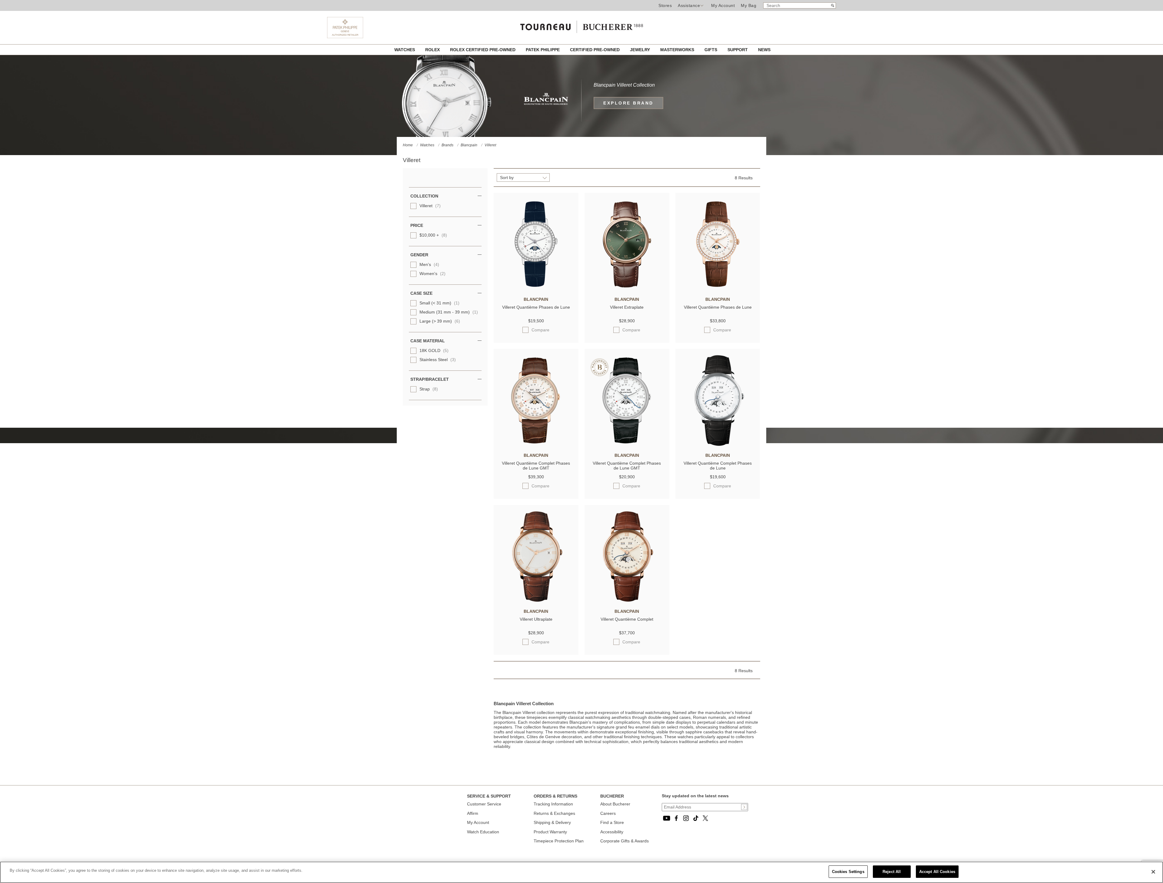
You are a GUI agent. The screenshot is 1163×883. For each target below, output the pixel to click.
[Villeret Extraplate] (627, 288)
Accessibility (611, 831)
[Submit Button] (744, 807)
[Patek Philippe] (345, 36)
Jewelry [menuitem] (640, 49)
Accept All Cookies (937, 871)
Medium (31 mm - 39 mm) (448, 312)
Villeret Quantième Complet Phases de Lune (718, 465)
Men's (429, 264)
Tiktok (696, 818)
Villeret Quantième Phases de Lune (536, 307)
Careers (608, 813)
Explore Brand (628, 103)
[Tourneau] (581, 25)
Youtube (667, 818)
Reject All (892, 871)
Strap (428, 389)
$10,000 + (433, 235)
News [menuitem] (764, 49)
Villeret (430, 205)
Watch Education (483, 831)
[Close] (1153, 871)
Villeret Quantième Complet (627, 619)
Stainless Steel (437, 359)
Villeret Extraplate (627, 307)
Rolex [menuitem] (433, 49)
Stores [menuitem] (665, 5)
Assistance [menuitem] (689, 5)
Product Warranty (550, 831)
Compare (540, 329)
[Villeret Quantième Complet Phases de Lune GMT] (536, 444)
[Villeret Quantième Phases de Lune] (536, 288)
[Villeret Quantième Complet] (627, 600)
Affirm (472, 813)
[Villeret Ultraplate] (536, 600)
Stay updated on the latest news (695, 795)
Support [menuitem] (738, 49)
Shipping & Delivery (552, 822)
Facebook (676, 818)
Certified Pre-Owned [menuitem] (595, 49)
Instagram (686, 818)
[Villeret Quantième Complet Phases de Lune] (718, 444)
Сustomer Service (484, 804)
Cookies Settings (848, 871)
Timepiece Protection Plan (559, 840)
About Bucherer (615, 804)
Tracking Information (553, 804)
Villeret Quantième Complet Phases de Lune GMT (536, 465)
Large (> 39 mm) (439, 321)
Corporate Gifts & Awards (624, 840)
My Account (723, 5)
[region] (581, 872)
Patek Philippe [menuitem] (543, 49)
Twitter (705, 818)
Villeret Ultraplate (536, 619)
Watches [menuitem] (405, 49)
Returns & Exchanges (554, 813)
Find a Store (612, 822)
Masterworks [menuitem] (677, 49)
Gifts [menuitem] (711, 49)
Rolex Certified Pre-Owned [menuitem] (483, 49)
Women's (432, 273)
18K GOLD (434, 350)
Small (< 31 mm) (439, 302)
